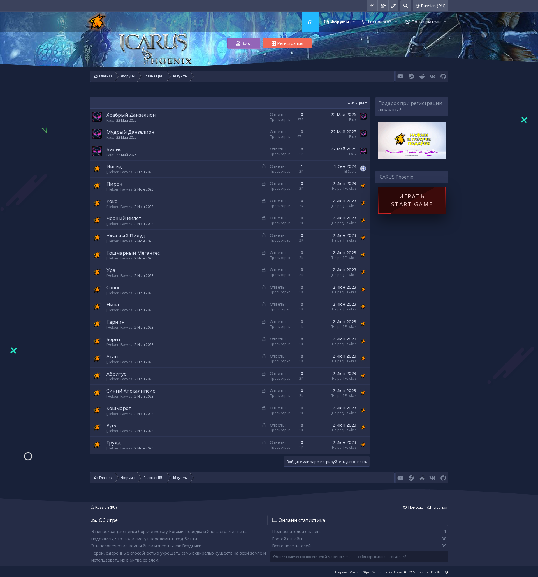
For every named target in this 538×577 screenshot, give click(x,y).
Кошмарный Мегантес (133, 253)
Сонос (113, 287)
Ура (110, 270)
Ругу (111, 425)
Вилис (113, 149)
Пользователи (426, 21)
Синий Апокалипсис (130, 391)
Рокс (111, 201)
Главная (310, 22)
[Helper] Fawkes (119, 172)
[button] (353, 22)
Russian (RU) (433, 5)
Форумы (339, 21)
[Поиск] (405, 5)
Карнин (115, 322)
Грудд (113, 442)
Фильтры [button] (355, 102)
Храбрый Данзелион (131, 115)
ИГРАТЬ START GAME (412, 200)
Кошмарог (118, 408)
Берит (113, 339)
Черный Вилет (123, 218)
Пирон (114, 183)
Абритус (116, 373)
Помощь (415, 507)
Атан (112, 356)
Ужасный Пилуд (125, 235)
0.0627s (409, 572)
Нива (112, 304)
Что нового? (379, 21)
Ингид (114, 166)
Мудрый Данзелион (130, 132)
